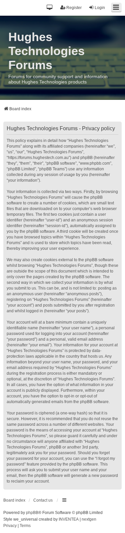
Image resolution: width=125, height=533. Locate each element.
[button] (49, 8)
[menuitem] (10, 526)
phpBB (32, 512)
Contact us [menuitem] (43, 500)
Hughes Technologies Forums (46, 51)
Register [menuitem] (74, 7)
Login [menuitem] (100, 7)
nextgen (89, 519)
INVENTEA (69, 519)
